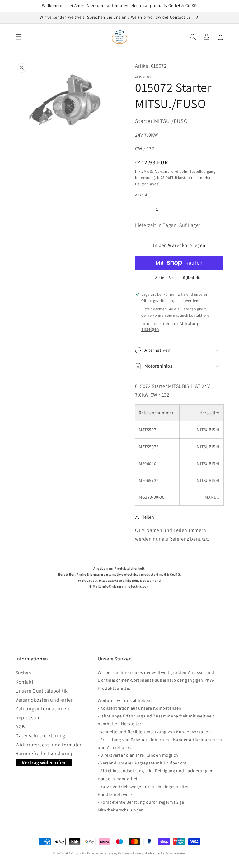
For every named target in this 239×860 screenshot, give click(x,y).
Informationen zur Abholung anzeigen (170, 326)
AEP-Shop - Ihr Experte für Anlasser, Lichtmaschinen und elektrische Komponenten (125, 853)
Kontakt (24, 682)
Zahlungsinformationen (42, 708)
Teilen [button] (148, 517)
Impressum (28, 717)
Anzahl (141, 195)
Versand (162, 171)
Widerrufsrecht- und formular (49, 744)
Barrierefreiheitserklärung (45, 753)
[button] (19, 37)
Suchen (23, 674)
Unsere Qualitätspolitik (42, 691)
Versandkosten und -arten (45, 700)
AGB (20, 726)
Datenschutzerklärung (40, 735)
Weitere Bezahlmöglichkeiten (179, 277)
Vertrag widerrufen (44, 762)
